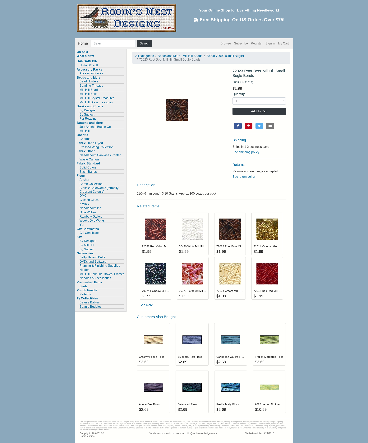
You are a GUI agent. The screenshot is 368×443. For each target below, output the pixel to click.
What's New (85, 56)
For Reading (88, 118)
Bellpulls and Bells (92, 257)
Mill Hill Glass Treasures (96, 102)
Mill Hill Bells (88, 93)
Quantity (238, 94)
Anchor (84, 179)
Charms (85, 139)
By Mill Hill (87, 245)
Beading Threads (91, 85)
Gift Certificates (90, 232)
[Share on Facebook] (238, 126)
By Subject (87, 114)
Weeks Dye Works (92, 220)
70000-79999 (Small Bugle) (225, 56)
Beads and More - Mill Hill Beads (180, 56)
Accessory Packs (91, 73)
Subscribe (241, 43)
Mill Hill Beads (89, 89)
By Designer (88, 110)
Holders (85, 269)
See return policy (243, 176)
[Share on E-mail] (270, 126)
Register (256, 43)
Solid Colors (88, 167)
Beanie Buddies (90, 306)
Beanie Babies (90, 302)
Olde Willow (88, 212)
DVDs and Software (93, 261)
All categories (144, 56)
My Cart (283, 43)
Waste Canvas (89, 159)
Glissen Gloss (89, 199)
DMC (83, 195)
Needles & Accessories (95, 278)
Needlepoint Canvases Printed (100, 155)
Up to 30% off (89, 65)
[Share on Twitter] (259, 126)
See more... (147, 305)
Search (145, 43)
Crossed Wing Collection (96, 147)
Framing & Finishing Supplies (100, 265)
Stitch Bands (88, 171)
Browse (226, 43)
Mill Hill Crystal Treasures (97, 98)
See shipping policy (245, 152)
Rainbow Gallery (91, 216)
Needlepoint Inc (90, 208)
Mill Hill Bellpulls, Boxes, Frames (102, 274)
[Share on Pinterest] (248, 126)
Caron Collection (91, 184)
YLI (82, 224)
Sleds (83, 286)
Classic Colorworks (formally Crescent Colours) (99, 189)
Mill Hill (85, 130)
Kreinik (84, 204)
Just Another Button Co (95, 126)
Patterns (85, 294)
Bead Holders (89, 81)
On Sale (82, 51)
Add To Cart (259, 111)
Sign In (270, 43)
